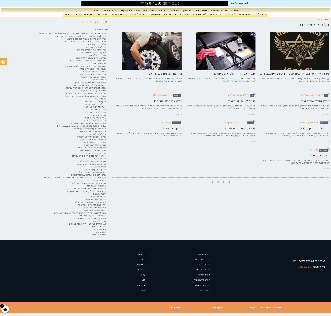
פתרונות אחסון (100, 229)
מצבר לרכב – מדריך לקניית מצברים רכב (234, 74)
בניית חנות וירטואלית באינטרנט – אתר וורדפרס (86, 191)
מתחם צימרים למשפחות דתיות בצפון (91, 58)
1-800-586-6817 (305, 267)
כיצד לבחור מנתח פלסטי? (95, 107)
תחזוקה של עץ (100, 158)
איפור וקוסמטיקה (99, 180)
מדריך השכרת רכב (172, 128)
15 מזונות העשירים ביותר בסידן (93, 131)
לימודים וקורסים (199, 14)
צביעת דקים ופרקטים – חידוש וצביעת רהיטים (87, 224)
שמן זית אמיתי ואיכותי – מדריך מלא (91, 148)
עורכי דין (187, 10)
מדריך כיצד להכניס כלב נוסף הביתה (91, 164)
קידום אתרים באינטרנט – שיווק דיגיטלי (90, 188)
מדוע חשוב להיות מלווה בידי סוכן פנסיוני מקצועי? (85, 39)
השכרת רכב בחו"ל (319, 155)
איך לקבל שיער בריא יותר (95, 47)
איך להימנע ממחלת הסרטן (95, 120)
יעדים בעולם (101, 14)
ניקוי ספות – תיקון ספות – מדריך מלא (90, 202)
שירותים (88, 14)
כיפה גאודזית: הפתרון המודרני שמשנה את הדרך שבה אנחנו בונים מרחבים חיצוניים (72, 33)
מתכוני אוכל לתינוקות (97, 55)
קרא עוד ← (326, 87)
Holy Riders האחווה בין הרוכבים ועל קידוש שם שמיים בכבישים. (294, 74)
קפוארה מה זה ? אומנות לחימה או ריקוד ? (89, 85)
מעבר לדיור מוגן (99, 221)
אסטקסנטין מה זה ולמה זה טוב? (92, 172)
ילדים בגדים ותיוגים (98, 197)
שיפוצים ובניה (201, 10)
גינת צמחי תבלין (99, 63)
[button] (3, 61)
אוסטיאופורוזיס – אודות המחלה (93, 139)
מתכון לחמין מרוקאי (98, 112)
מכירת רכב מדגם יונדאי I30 (167, 101)
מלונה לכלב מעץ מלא (97, 44)
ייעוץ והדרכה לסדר (98, 226)
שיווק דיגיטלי (245, 14)
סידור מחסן (101, 232)
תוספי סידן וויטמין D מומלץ (95, 142)
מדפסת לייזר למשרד (97, 115)
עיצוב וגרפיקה (170, 14)
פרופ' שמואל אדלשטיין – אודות (93, 134)
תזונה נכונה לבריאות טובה (95, 207)
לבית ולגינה (230, 14)
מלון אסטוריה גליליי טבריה (95, 101)
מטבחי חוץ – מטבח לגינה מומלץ (92, 69)
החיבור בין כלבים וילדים (96, 153)
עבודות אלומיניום (99, 80)
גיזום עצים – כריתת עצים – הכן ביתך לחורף (88, 61)
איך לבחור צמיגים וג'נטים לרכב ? (164, 74)
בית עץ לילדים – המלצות (95, 199)
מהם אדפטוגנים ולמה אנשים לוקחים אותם (88, 175)
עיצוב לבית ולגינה (219, 10)
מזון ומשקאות (126, 10)
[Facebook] (89, 3)
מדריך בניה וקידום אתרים (95, 169)
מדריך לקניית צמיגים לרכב (315, 101)
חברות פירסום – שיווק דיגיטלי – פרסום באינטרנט (85, 93)
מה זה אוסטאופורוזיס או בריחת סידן (91, 137)
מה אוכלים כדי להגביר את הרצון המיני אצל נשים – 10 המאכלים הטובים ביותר (74, 178)
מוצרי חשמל (141, 10)
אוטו (153, 10)
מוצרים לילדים (117, 14)
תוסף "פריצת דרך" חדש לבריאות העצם (90, 218)
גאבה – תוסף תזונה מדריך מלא (93, 161)
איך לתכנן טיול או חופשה (95, 104)
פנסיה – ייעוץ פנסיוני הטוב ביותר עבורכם (89, 156)
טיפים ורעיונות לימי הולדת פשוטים (92, 150)
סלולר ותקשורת (109, 10)
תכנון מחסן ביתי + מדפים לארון (93, 74)
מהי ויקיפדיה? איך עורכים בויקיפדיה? (91, 50)
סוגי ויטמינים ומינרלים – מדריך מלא (91, 205)
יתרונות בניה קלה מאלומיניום (94, 71)
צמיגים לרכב (260, 14)
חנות (78, 14)
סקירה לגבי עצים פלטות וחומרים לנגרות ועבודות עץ (85, 66)
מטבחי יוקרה (100, 99)
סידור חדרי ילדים (99, 235)
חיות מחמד (174, 10)
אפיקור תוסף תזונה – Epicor (94, 210)
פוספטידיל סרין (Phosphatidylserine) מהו (89, 129)
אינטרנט (234, 10)
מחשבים (184, 14)
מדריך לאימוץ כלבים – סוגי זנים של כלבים (89, 183)
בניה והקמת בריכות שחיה (95, 118)
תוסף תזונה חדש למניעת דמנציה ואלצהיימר (88, 123)
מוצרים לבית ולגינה (136, 14)
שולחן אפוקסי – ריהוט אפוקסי (93, 90)
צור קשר (68, 14)
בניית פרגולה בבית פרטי (96, 186)
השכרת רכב (154, 14)
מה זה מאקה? (100, 167)
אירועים (162, 10)
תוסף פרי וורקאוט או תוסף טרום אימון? (90, 82)
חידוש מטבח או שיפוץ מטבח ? (93, 77)
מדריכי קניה (215, 14)
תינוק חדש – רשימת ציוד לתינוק (93, 52)
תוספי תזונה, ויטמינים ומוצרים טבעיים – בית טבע (86, 96)
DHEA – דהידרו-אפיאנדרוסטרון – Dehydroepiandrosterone (81, 126)
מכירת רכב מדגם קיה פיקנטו (240, 128)
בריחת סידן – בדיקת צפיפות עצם (92, 216)
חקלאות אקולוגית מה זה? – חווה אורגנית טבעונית (86, 88)
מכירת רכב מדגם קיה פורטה (314, 128)
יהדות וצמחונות (99, 194)
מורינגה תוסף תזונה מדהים (95, 145)
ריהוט (95, 10)
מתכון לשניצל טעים (98, 110)
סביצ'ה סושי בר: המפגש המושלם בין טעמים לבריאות (84, 42)
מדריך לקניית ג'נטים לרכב (241, 101)
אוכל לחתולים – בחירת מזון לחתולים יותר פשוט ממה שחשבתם (80, 213)
